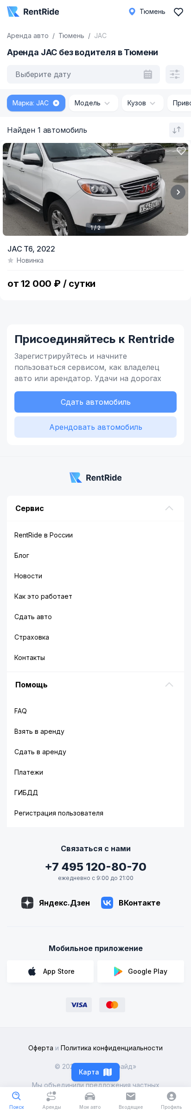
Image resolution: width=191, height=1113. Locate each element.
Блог (21, 555)
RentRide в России (43, 535)
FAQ (20, 711)
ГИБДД (26, 792)
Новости (28, 576)
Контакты (29, 657)
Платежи (28, 772)
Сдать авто (33, 617)
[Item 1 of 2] (95, 189)
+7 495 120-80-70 (95, 867)
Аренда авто (28, 35)
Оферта (40, 1048)
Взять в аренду (39, 731)
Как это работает (43, 596)
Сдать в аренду (40, 752)
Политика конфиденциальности (112, 1048)
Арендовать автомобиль (95, 427)
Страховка (31, 637)
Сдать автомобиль (96, 402)
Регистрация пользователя (58, 813)
